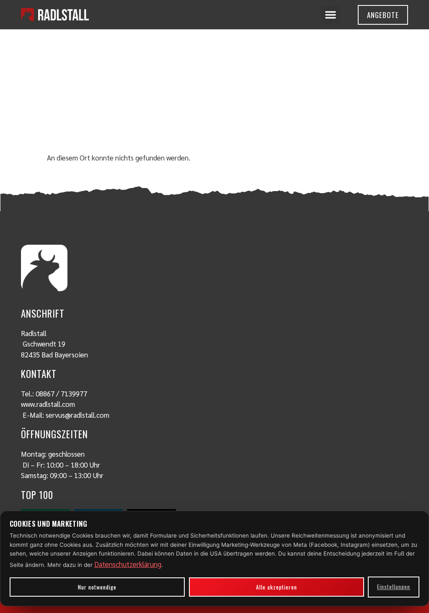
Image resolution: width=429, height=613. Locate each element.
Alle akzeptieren (276, 587)
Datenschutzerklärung (127, 564)
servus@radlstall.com (77, 414)
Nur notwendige (97, 587)
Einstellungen (393, 586)
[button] (330, 14)
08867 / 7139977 (61, 393)
